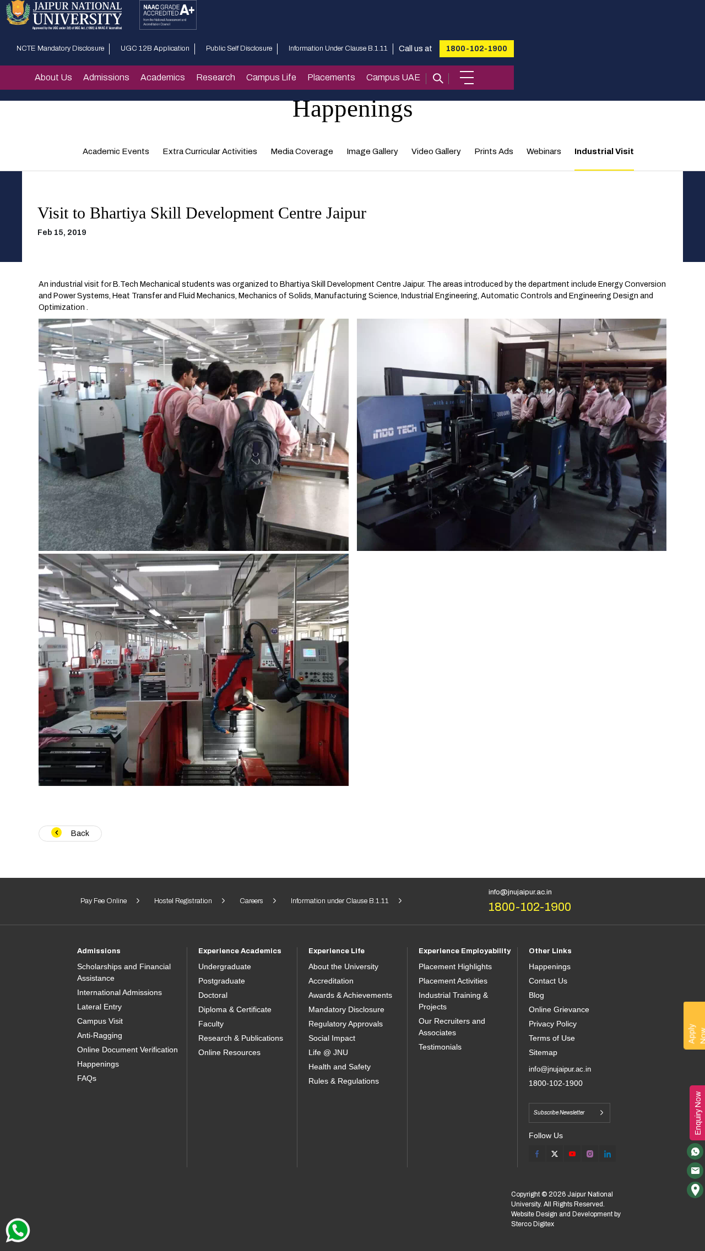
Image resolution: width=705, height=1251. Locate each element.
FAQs (86, 1078)
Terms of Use (552, 1038)
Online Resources (229, 1052)
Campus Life (271, 77)
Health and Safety (339, 1066)
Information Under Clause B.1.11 (338, 48)
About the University (343, 966)
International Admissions (119, 992)
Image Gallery (372, 151)
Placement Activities (453, 980)
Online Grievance (559, 1009)
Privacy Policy (553, 1023)
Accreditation (331, 980)
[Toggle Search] (437, 77)
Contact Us (548, 980)
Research (215, 77)
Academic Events (116, 151)
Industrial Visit (604, 151)
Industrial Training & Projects (453, 1001)
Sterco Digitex (532, 1224)
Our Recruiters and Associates (452, 1027)
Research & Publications (240, 1038)
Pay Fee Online (103, 901)
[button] (467, 77)
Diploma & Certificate (235, 1009)
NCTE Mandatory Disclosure (60, 48)
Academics (162, 77)
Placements (331, 77)
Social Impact (331, 1038)
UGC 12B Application (155, 48)
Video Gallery (436, 151)
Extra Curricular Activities (209, 151)
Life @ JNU (328, 1052)
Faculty (211, 1023)
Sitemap (543, 1052)
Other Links (550, 951)
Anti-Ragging (99, 1035)
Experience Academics (239, 951)
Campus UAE (393, 77)
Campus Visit (100, 1021)
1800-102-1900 (476, 49)
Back (79, 833)
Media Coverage (301, 151)
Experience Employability (465, 951)
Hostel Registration (183, 901)
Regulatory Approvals (345, 1023)
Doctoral (212, 995)
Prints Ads (493, 151)
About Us (53, 77)
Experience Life (336, 951)
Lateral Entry (99, 1006)
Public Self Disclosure (239, 48)
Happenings (98, 1063)
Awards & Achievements (350, 995)
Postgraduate (221, 980)
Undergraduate (224, 966)
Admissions (106, 77)
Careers (251, 901)
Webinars (544, 151)
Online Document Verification (127, 1049)
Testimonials (440, 1046)
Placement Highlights (455, 966)
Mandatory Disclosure (346, 1009)
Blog (536, 995)
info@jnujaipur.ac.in (520, 892)
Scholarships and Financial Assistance (124, 972)
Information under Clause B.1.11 (340, 901)
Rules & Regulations (343, 1081)
